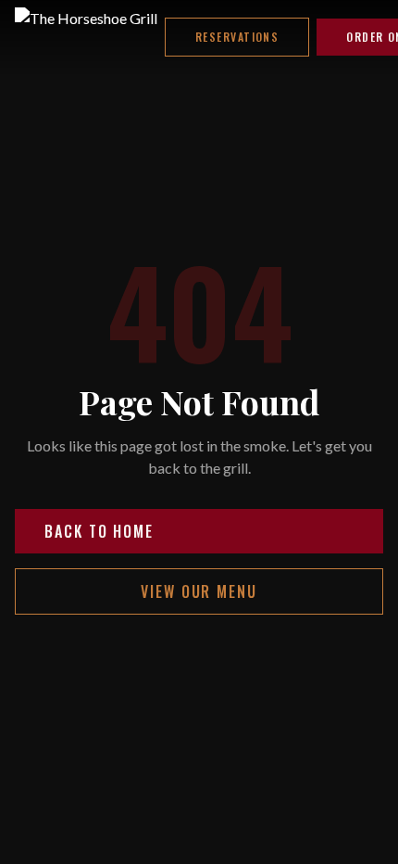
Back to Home (99, 531)
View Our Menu (199, 591)
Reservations (237, 36)
